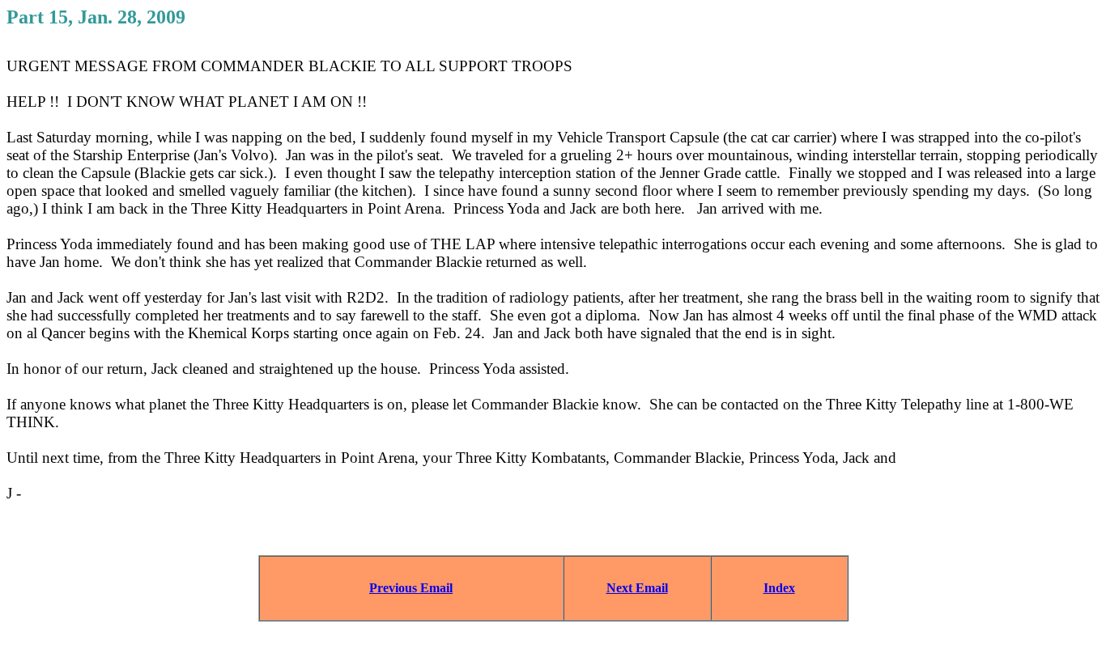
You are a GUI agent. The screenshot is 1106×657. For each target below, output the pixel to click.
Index (779, 588)
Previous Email (411, 588)
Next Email (637, 588)
